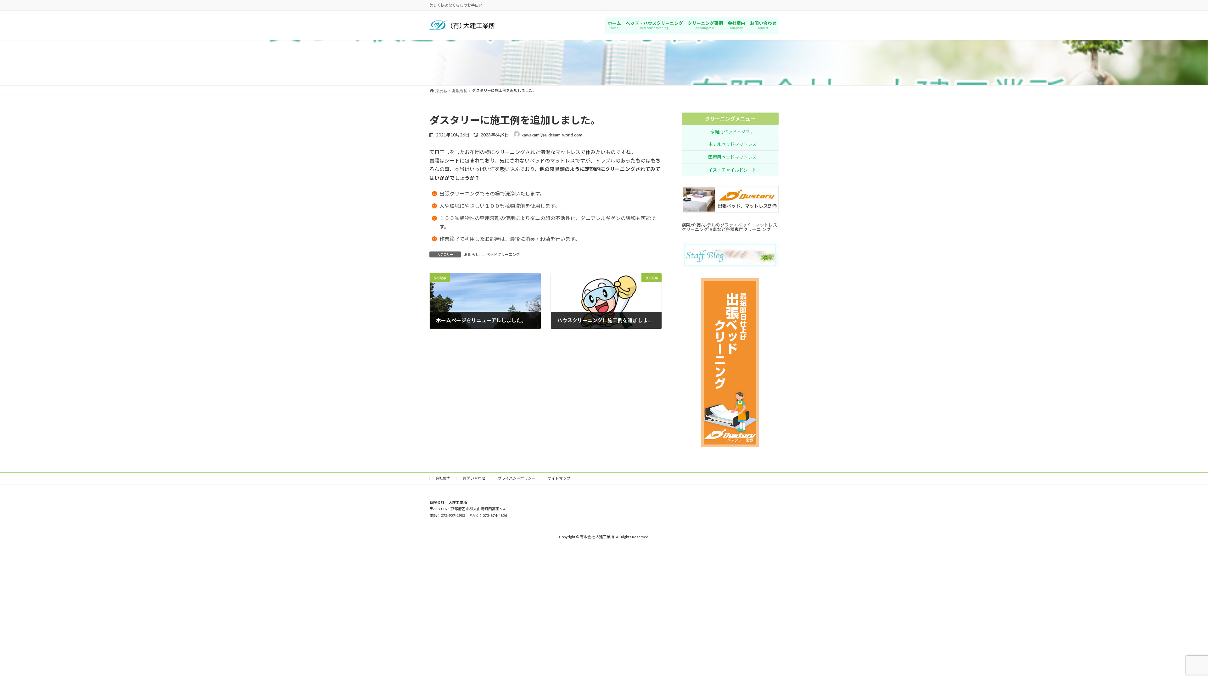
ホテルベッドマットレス (732, 144)
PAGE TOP (1176, 653)
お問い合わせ (474, 478)
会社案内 (442, 478)
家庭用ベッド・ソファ (732, 131)
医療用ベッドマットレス (732, 157)
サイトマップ (559, 478)
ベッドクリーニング (503, 254)
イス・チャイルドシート (732, 170)
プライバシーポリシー (516, 478)
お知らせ (471, 254)
